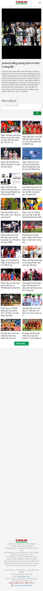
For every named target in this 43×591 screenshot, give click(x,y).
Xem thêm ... (21, 343)
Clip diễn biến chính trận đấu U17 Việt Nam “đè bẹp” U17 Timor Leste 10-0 (32, 312)
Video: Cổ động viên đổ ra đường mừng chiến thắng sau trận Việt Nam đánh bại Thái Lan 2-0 (11, 139)
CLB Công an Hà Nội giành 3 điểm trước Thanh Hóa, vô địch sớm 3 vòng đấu (32, 238)
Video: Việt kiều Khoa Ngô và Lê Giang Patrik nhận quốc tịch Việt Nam (32, 262)
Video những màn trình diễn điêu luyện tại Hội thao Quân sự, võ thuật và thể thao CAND (11, 238)
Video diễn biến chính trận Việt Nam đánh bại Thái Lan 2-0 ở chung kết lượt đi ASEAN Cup (32, 140)
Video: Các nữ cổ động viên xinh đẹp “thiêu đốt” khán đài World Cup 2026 (32, 214)
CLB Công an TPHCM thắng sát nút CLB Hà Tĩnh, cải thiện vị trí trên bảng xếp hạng (10, 312)
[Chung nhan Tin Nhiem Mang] (21, 585)
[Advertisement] (21, 442)
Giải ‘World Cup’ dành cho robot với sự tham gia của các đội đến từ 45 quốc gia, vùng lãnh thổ (32, 190)
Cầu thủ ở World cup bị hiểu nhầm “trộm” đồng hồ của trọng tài (11, 214)
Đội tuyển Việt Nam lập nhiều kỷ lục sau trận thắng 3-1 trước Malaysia (31, 335)
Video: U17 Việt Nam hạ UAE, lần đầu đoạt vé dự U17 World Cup (10, 262)
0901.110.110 (29, 583)
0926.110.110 (19, 583)
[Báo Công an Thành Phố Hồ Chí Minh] (21, 2)
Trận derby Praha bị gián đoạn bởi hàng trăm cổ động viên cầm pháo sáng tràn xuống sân (32, 286)
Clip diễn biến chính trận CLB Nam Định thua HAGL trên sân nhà (10, 335)
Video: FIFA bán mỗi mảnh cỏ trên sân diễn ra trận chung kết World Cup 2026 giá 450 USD (10, 190)
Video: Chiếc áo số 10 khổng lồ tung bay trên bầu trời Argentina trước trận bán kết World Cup (31, 165)
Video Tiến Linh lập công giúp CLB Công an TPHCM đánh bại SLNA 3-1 (11, 286)
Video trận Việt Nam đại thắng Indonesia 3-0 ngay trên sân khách (10, 164)
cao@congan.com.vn (24, 576)
